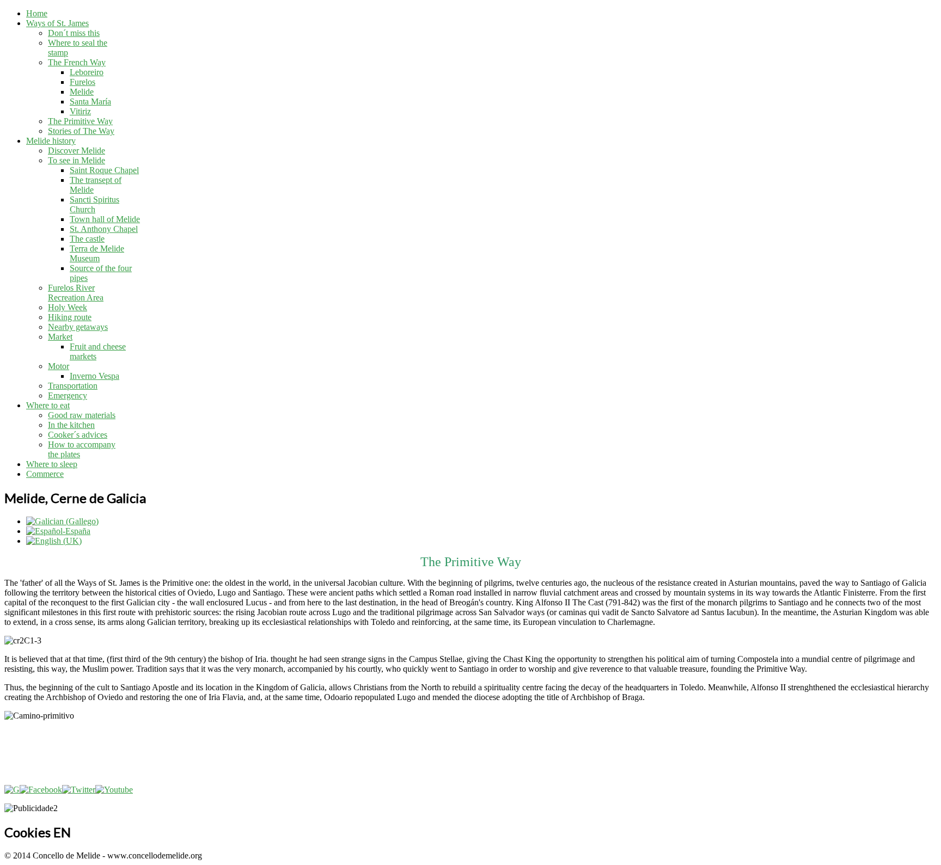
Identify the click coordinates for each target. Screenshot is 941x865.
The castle (87, 238)
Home (36, 13)
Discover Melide (76, 150)
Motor (58, 366)
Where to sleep (51, 464)
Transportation (72, 385)
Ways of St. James (57, 23)
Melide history (51, 140)
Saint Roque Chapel (104, 170)
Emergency (67, 395)
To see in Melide (76, 160)
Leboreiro (86, 72)
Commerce (45, 473)
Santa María (90, 101)
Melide (82, 91)
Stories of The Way (81, 131)
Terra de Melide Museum (97, 253)
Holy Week (67, 307)
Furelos (82, 82)
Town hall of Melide (105, 219)
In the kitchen (71, 425)
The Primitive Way (80, 121)
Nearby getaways (78, 327)
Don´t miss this (74, 33)
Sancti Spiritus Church (94, 204)
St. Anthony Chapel (104, 229)
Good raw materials (81, 415)
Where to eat (48, 405)
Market (60, 336)
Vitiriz (80, 111)
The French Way (77, 62)
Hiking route (69, 317)
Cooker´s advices (77, 434)
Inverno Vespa (94, 376)
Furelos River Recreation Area (75, 292)
